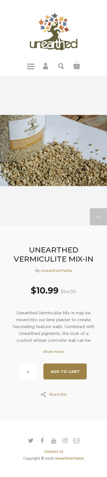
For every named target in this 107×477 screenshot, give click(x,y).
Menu (30, 65)
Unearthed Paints (56, 270)
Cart (77, 65)
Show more (53, 351)
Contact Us (53, 452)
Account (46, 65)
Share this (58, 394)
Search (61, 65)
